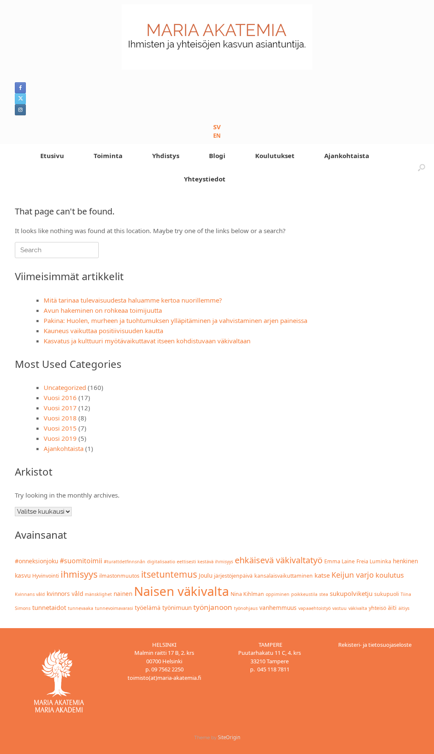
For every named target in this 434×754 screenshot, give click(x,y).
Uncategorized (65, 387)
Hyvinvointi (45, 575)
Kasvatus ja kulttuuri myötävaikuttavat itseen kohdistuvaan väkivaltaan (147, 341)
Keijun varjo (352, 575)
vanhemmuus (278, 608)
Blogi (217, 155)
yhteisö (377, 608)
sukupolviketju (351, 593)
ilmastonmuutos (119, 575)
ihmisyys (79, 574)
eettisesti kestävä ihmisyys (205, 562)
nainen (123, 594)
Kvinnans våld (30, 594)
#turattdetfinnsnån (124, 562)
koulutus (390, 575)
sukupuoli (386, 594)
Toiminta (108, 155)
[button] (421, 167)
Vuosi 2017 (60, 407)
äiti (392, 608)
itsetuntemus (169, 574)
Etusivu (52, 155)
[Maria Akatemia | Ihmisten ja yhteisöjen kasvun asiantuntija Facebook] (20, 87)
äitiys (403, 608)
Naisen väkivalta (181, 591)
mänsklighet (98, 594)
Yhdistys (165, 155)
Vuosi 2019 (60, 438)
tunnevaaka (80, 608)
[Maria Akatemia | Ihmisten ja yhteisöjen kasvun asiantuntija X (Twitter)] (20, 98)
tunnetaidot (49, 607)
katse (322, 575)
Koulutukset (275, 155)
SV (217, 126)
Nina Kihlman (247, 594)
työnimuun (177, 608)
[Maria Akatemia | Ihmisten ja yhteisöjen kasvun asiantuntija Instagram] (20, 109)
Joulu (205, 575)
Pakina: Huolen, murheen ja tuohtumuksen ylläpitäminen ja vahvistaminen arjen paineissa (175, 320)
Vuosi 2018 (60, 418)
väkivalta (357, 608)
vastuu (339, 608)
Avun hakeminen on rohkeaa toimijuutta (103, 310)
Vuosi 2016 (60, 397)
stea (323, 594)
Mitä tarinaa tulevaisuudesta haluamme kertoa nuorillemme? (133, 300)
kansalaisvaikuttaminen (283, 575)
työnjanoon (212, 607)
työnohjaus (246, 608)
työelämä (148, 608)
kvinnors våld (65, 594)
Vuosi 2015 (60, 428)
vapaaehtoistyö (314, 608)
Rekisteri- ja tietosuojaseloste (375, 644)
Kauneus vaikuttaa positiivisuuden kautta (103, 330)
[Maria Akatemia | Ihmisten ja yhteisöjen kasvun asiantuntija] (217, 37)
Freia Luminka (373, 561)
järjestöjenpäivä (233, 575)
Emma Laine (339, 561)
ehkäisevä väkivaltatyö (279, 560)
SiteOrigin (229, 737)
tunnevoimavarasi (114, 608)
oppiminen (277, 594)
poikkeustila (304, 594)
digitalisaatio (161, 562)
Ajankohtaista (346, 155)
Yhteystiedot (204, 179)
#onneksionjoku (36, 561)
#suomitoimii (81, 560)
